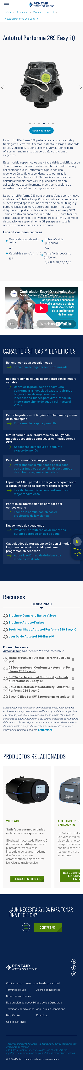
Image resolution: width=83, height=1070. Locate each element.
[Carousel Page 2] (34, 123)
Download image (41, 130)
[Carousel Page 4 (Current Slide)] (44, 123)
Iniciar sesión (12, 651)
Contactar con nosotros (21, 983)
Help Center (13, 1015)
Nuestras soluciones (18, 996)
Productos (22, 12)
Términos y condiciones (20, 1008)
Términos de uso (16, 989)
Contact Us (48, 927)
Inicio (8, 12)
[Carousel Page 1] (30, 123)
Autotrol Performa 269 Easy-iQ (21, 18)
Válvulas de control (43, 12)
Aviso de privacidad (48, 983)
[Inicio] (41, 4)
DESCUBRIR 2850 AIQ (27, 879)
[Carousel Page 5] (48, 123)
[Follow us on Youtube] (73, 961)
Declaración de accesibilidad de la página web (34, 1002)
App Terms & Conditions (50, 1008)
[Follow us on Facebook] (73, 967)
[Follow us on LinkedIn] (73, 973)
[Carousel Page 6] (53, 123)
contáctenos (45, 729)
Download (42, 1015)
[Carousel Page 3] (39, 123)
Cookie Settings (16, 1021)
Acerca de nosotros (48, 989)
